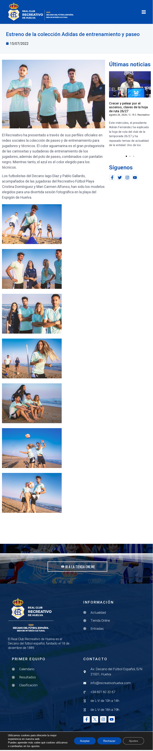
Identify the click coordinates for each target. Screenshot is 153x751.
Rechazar (109, 740)
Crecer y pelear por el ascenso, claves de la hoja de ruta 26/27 (128, 107)
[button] (126, 156)
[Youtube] (135, 177)
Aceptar (85, 740)
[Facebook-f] (112, 177)
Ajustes (133, 740)
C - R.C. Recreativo (139, 114)
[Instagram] (127, 177)
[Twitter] (120, 177)
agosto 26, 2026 (118, 114)
